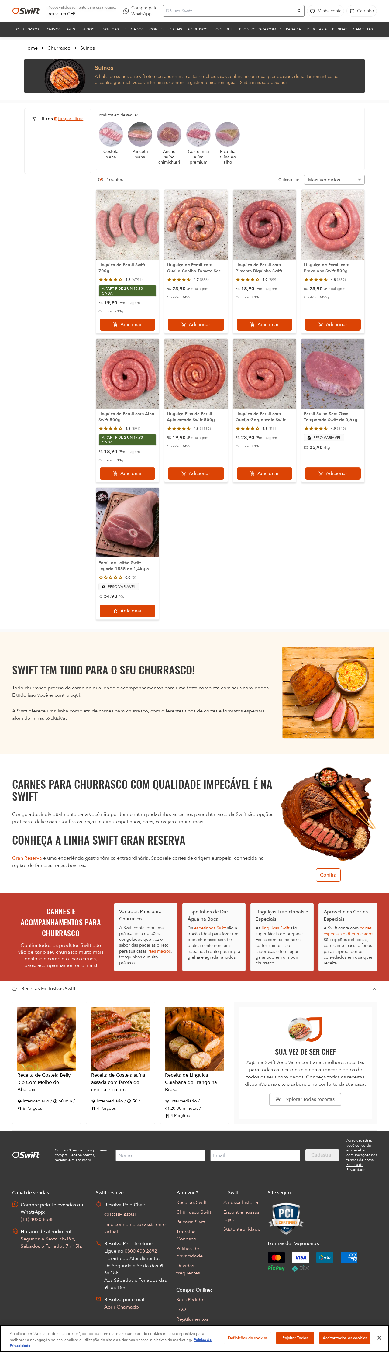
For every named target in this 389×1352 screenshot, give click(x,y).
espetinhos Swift (210, 928)
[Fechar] (379, 1337)
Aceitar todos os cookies (345, 1337)
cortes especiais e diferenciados (348, 931)
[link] (61, 14)
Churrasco (27, 29)
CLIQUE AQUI (120, 1214)
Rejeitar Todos (295, 1337)
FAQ (181, 1309)
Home (31, 48)
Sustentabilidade (241, 1229)
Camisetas (363, 29)
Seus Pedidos (190, 1299)
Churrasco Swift (193, 1212)
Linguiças (109, 29)
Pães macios (159, 951)
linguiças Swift (275, 928)
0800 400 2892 (141, 1251)
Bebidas (339, 29)
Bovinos (52, 29)
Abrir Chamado (121, 1307)
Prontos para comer (260, 29)
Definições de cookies (248, 1337)
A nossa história (240, 1202)
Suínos (87, 29)
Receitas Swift (191, 1202)
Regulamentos (192, 1319)
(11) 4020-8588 (37, 1219)
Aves (70, 29)
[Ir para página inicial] (26, 11)
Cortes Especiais (165, 29)
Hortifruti (223, 29)
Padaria (293, 29)
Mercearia (316, 29)
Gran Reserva (27, 858)
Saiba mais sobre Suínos (263, 82)
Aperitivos (197, 29)
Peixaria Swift (190, 1222)
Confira (328, 875)
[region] (194, 1338)
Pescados (134, 29)
